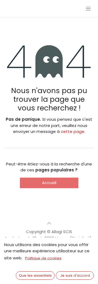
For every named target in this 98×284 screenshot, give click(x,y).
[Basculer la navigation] (88, 8)
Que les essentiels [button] (35, 275)
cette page (72, 131)
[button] (49, 223)
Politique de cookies (43, 258)
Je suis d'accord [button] (75, 275)
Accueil (49, 182)
